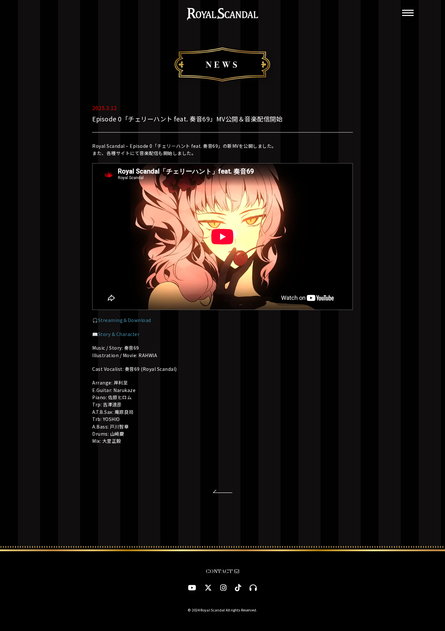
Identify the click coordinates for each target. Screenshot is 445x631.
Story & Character (119, 334)
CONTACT (220, 571)
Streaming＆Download (124, 320)
